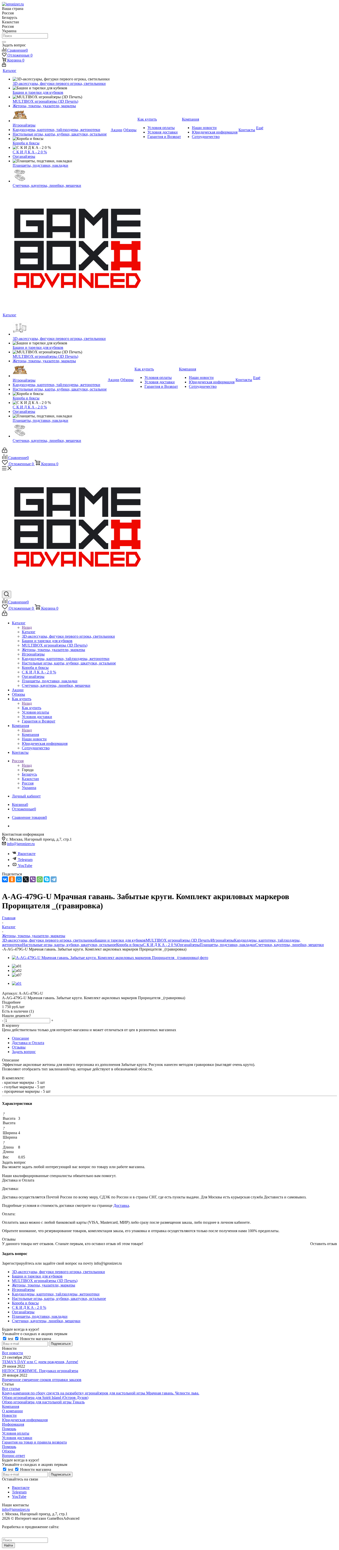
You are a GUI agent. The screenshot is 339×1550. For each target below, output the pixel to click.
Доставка (121, 1205)
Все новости (12, 1353)
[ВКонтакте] (5, 879)
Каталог (28, 632)
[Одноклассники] (12, 879)
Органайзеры (188, 945)
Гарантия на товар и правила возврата (34, 1442)
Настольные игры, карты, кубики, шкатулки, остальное (69, 945)
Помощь (9, 1429)
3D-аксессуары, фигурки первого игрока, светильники (48, 940)
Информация (13, 1424)
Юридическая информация (25, 1420)
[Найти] (4, 42)
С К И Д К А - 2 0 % (160, 945)
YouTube (25, 865)
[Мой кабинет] (4, 65)
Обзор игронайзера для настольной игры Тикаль (43, 1402)
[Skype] (47, 879)
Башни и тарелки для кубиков (120, 940)
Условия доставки (17, 1438)
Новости (9, 1415)
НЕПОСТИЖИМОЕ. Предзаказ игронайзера (40, 1371)
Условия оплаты (15, 1433)
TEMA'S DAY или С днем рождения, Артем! (40, 1362)
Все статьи (11, 1388)
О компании (12, 1411)
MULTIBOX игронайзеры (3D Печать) (178, 940)
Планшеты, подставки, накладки (227, 945)
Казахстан (30, 779)
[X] (26, 879)
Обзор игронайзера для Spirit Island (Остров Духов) (45, 1397)
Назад (27, 627)
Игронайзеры (222, 940)
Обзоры (8, 1451)
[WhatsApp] (40, 879)
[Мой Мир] (19, 879)
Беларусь (29, 774)
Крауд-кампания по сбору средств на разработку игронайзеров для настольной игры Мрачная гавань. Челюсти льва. (100, 1393)
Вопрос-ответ (13, 1455)
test (10, 1339)
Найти (8, 1545)
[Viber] (33, 879)
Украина (29, 788)
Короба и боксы (129, 945)
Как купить (31, 708)
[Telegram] (54, 879)
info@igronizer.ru (21, 844)
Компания (30, 734)
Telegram (25, 859)
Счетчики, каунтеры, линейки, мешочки (289, 945)
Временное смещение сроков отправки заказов (41, 1380)
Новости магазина (35, 1339)
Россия (28, 783)
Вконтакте (26, 854)
